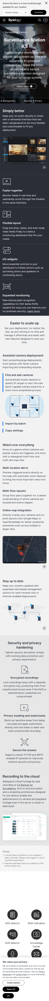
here (33, 858)
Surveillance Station (16, 32)
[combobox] (16, 12)
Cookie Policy (21, 974)
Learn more (33, 311)
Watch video (23, 86)
